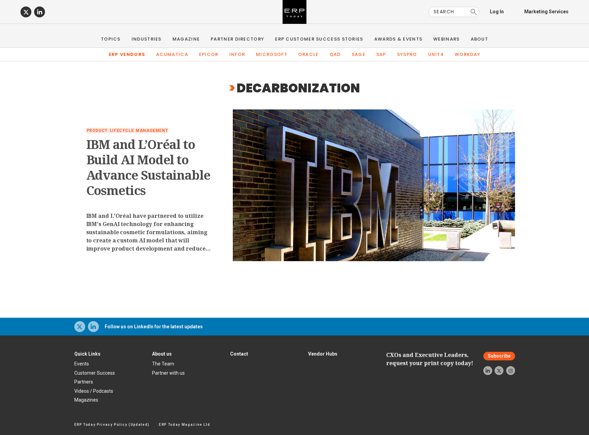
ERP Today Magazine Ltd (184, 424)
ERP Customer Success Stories (319, 39)
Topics (111, 39)
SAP (381, 54)
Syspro (407, 54)
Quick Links (87, 354)
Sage (358, 54)
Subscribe (499, 356)
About (479, 39)
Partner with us (168, 373)
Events (81, 363)
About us (162, 354)
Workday (467, 54)
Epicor (208, 54)
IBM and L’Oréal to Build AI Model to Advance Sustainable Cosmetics (148, 167)
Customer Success (94, 373)
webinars (446, 39)
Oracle (308, 54)
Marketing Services (546, 11)
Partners (83, 382)
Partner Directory (237, 39)
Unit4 (436, 54)
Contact (239, 354)
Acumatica (172, 54)
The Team (163, 363)
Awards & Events (398, 39)
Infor (237, 54)
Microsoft (271, 54)
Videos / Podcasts (93, 391)
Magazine (186, 39)
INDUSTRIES (147, 39)
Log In (497, 11)
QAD (335, 54)
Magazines (86, 400)
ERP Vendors (127, 54)
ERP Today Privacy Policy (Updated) (112, 424)
